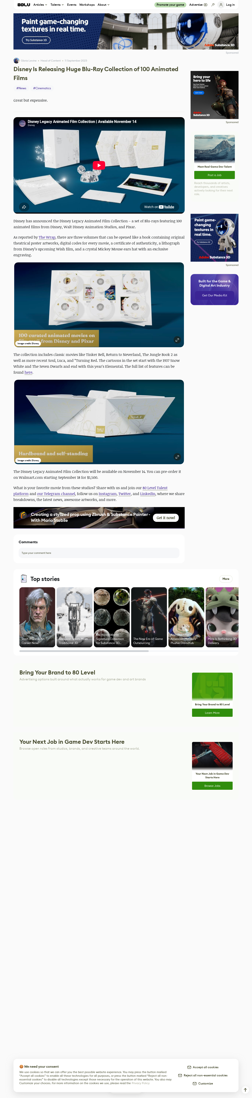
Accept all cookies (204, 1067)
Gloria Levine (29, 60)
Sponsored (232, 122)
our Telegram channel (56, 493)
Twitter (124, 493)
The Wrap (47, 237)
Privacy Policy (141, 1083)
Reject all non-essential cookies (204, 1075)
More (225, 579)
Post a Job (214, 175)
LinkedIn (147, 493)
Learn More (212, 713)
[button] (99, 304)
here (28, 372)
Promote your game (170, 5)
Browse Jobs (212, 786)
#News (21, 88)
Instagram (108, 493)
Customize (205, 1083)
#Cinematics (42, 88)
